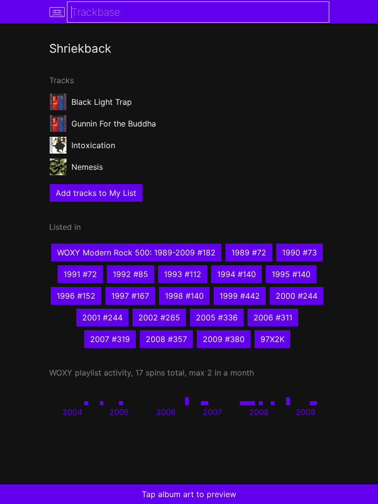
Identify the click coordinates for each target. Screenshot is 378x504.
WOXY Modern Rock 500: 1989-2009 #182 (136, 252)
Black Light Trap (101, 102)
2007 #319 (110, 339)
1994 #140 (236, 274)
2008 (259, 412)
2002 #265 (159, 317)
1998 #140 (184, 296)
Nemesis (87, 167)
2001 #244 (102, 317)
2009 (305, 412)
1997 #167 (130, 296)
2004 (72, 412)
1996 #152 (76, 296)
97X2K (272, 339)
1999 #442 (240, 296)
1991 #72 (80, 274)
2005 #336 (217, 317)
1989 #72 (248, 252)
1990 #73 (299, 252)
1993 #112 (182, 274)
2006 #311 (272, 317)
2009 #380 (224, 339)
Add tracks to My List (96, 193)
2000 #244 (296, 296)
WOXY (60, 373)
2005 (119, 412)
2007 (212, 412)
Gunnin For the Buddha (113, 123)
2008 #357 (166, 339)
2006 (166, 412)
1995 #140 (291, 274)
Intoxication (93, 145)
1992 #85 (130, 274)
